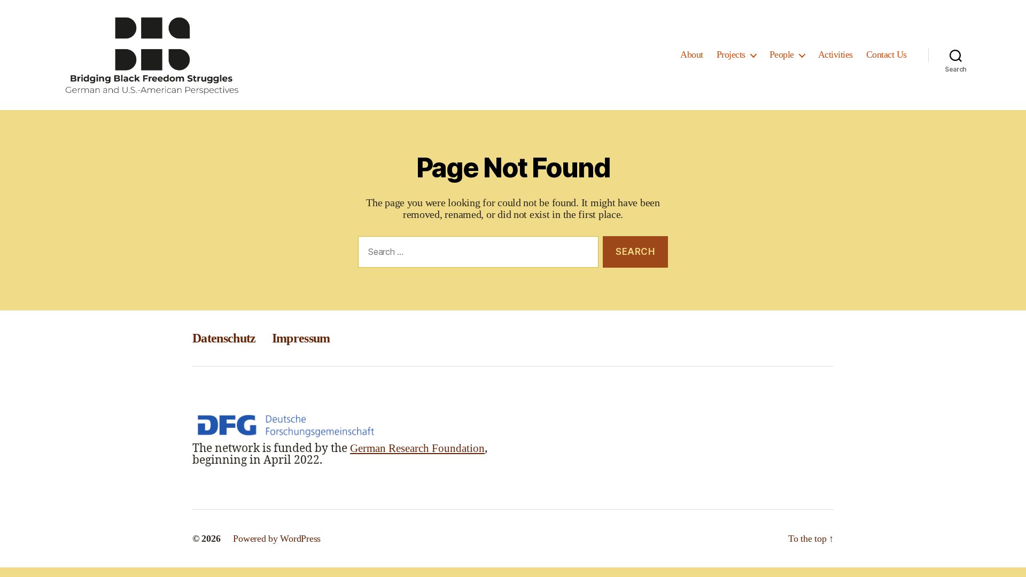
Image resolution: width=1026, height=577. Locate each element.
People (782, 54)
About (691, 54)
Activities (835, 54)
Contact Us (886, 54)
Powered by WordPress (277, 538)
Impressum (301, 338)
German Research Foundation (417, 448)
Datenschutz (224, 338)
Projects (731, 54)
